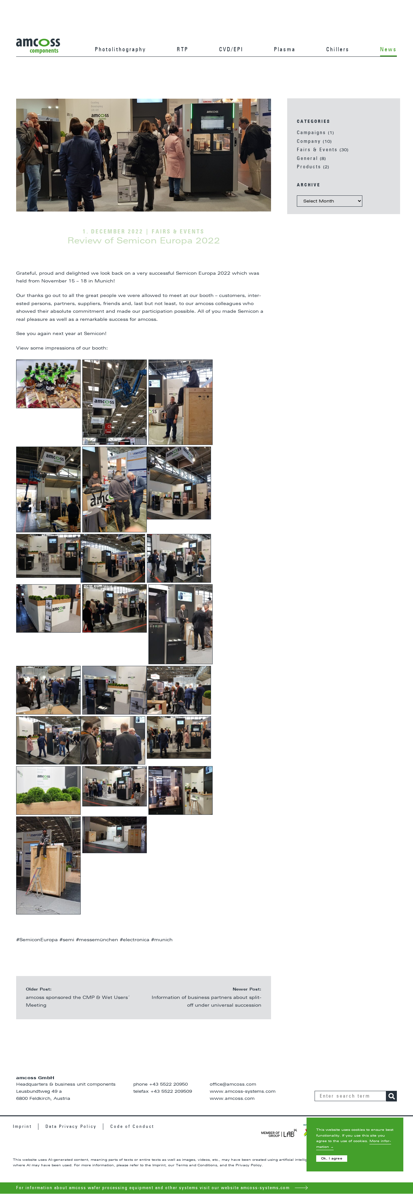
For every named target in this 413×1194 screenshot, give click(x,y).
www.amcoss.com (232, 1099)
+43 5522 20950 (168, 1084)
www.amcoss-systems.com (243, 1092)
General (307, 158)
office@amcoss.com (233, 1084)
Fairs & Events (317, 149)
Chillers (337, 50)
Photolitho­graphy (120, 50)
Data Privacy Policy (71, 1126)
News (388, 50)
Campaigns (311, 132)
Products (309, 166)
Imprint (22, 1126)
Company (309, 141)
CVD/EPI (231, 50)
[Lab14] (279, 1133)
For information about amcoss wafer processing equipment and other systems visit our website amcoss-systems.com (153, 1188)
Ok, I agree (331, 1158)
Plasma (285, 50)
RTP (182, 50)
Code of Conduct (132, 1126)
